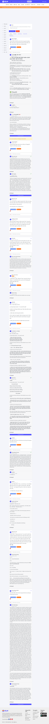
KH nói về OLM (35, 717)
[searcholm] (10, 1)
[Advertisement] (24, 15)
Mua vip (17, 31)
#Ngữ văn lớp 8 (19, 148)
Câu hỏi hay (20, 33)
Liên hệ (34, 719)
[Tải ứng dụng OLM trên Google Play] (44, 715)
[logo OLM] (5, 2)
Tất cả (11, 33)
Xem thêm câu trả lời (20, 135)
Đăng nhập (44, 1)
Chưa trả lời (25, 33)
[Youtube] (11, 719)
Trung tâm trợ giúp (36, 712)
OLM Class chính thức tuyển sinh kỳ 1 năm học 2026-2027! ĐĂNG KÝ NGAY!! (17, 7)
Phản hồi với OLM (35, 716)
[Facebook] (9, 719)
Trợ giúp (38, 4)
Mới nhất (14, 33)
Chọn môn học (12, 31)
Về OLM (42, 4)
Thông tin (33, 4)
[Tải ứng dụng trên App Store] (44, 713)
